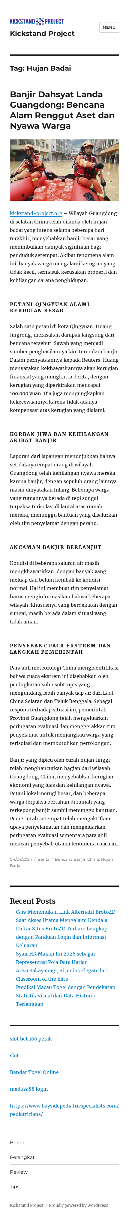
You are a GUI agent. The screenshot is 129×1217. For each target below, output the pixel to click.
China (93, 859)
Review (19, 1172)
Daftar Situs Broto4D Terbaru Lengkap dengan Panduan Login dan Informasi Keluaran (61, 937)
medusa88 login (29, 1089)
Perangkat (22, 1157)
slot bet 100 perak (31, 1039)
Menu (109, 27)
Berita (44, 859)
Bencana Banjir (70, 859)
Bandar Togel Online (34, 1072)
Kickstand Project (42, 33)
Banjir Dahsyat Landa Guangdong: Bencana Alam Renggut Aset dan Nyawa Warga (62, 110)
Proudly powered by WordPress (78, 1205)
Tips (15, 1186)
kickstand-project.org (36, 213)
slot (14, 1055)
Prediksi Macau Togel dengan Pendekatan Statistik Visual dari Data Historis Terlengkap (66, 995)
